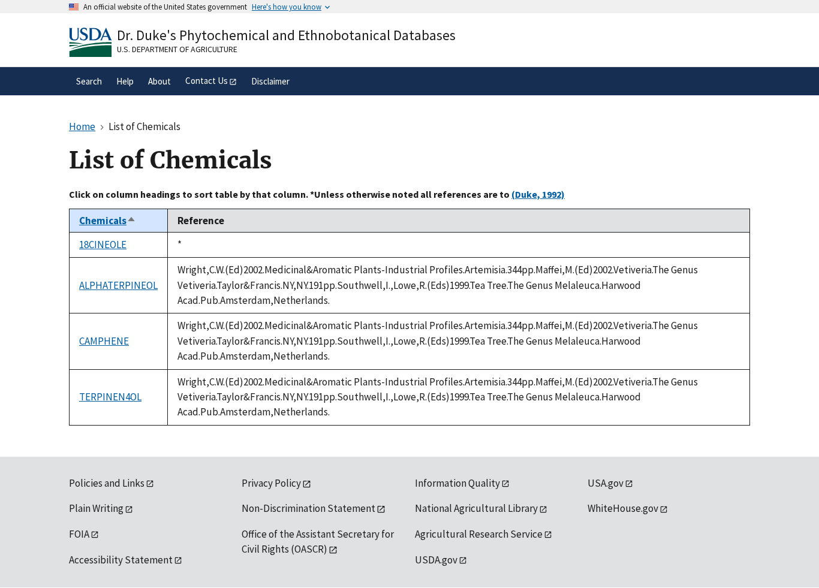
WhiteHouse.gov (623, 508)
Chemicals (107, 220)
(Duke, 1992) (538, 194)
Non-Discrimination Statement (308, 508)
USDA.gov (436, 559)
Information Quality (457, 483)
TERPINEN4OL (110, 396)
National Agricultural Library (476, 508)
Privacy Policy (271, 483)
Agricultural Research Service (479, 534)
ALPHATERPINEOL (118, 285)
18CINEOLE (103, 244)
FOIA (79, 534)
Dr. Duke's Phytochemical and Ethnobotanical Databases (286, 35)
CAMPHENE (104, 341)
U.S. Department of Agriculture (177, 49)
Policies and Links (106, 483)
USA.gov (606, 483)
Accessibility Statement (121, 559)
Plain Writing (96, 508)
